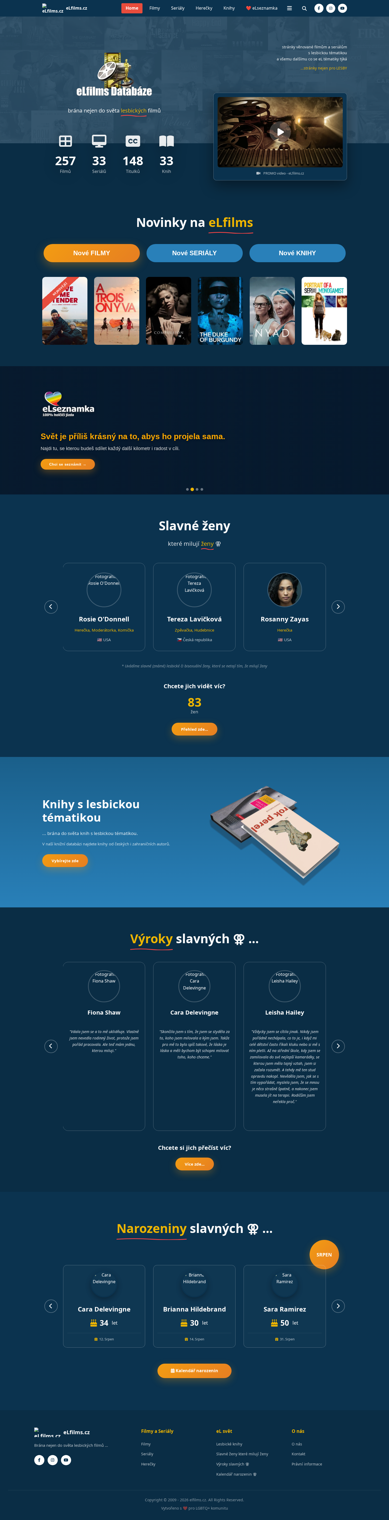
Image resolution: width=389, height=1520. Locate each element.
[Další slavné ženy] (338, 607)
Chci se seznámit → (67, 464)
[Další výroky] (338, 1046)
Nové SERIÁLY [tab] (194, 253)
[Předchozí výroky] (51, 1046)
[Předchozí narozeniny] (51, 1306)
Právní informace (307, 1464)
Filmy (154, 8)
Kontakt (298, 1453)
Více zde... (195, 1164)
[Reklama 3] (197, 489)
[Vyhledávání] (304, 8)
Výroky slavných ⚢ (232, 1464)
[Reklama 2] (192, 489)
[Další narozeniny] (338, 1306)
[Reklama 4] (202, 489)
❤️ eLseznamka (262, 8)
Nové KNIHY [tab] (297, 253)
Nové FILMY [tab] (91, 253)
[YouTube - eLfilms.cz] (342, 8)
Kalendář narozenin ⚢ (236, 1474)
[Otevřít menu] (289, 8)
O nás (297, 1443)
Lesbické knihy (229, 1443)
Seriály (177, 8)
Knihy (229, 8)
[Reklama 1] (187, 489)
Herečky (204, 8)
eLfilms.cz (76, 8)
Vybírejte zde (65, 860)
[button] (280, 132)
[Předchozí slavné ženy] (51, 607)
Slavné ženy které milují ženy (242, 1453)
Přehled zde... (194, 729)
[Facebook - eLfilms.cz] (318, 8)
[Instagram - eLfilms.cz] (330, 8)
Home (132, 8)
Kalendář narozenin (196, 1371)
